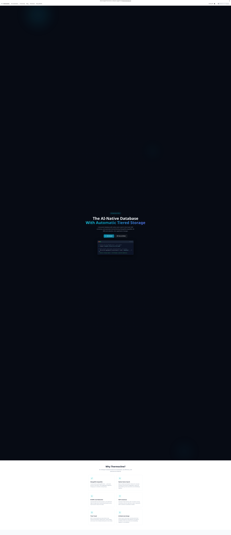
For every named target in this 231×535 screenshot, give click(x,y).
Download (32, 3)
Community (22, 3)
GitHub (210, 3)
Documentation (14, 3)
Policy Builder (39, 3)
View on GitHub (122, 236)
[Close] (229, 1)
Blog (27, 3)
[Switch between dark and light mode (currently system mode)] (215, 4)
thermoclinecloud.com (126, 0)
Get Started (109, 236)
